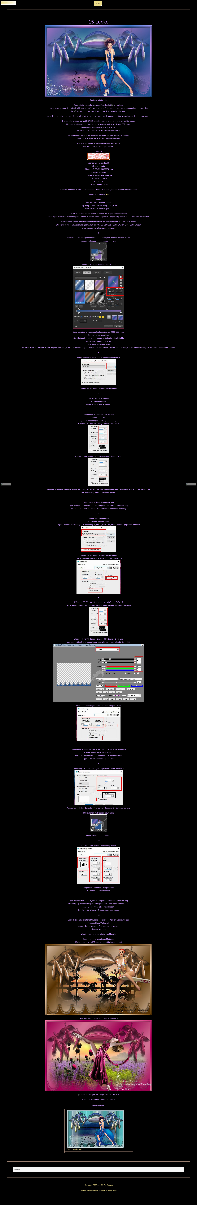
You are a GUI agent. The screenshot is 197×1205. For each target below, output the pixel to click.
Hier (105, 100)
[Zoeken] (181, 1170)
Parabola (102, 1190)
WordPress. (112, 1190)
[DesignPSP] (6, 484)
